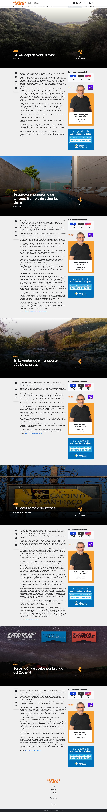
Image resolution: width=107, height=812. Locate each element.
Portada (15, 6)
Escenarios (42, 6)
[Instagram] (80, 3)
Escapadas (35, 6)
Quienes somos (53, 802)
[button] (16, 74)
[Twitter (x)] (77, 3)
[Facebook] (74, 3)
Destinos (29, 6)
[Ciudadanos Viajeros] (19, 3)
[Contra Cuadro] (29, 3)
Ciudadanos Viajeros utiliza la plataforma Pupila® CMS (53, 810)
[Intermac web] (81, 139)
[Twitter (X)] (80, 76)
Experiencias (50, 6)
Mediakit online (53, 803)
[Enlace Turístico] (36, 3)
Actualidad (22, 6)
